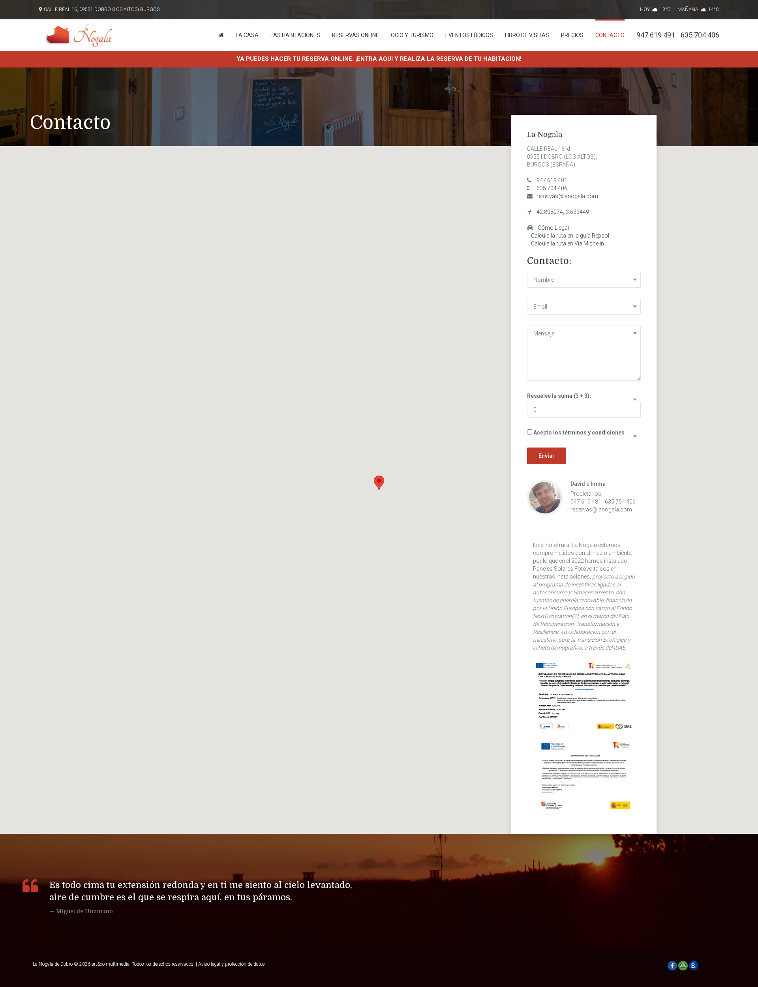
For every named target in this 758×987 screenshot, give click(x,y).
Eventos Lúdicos (469, 35)
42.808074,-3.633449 (563, 212)
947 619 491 (655, 35)
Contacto (610, 35)
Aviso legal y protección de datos (231, 964)
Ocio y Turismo (412, 35)
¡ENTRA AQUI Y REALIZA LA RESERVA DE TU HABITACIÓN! (438, 58)
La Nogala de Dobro (53, 964)
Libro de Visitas (527, 35)
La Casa (247, 35)
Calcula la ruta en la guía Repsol (570, 235)
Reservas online (355, 35)
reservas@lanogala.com (567, 196)
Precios (572, 35)
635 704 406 (700, 35)
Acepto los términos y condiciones (579, 432)
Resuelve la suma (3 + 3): (559, 396)
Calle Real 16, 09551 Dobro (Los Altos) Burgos (101, 9)
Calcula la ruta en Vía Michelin (567, 243)
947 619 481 (552, 180)
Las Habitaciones (295, 35)
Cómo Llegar (554, 228)
